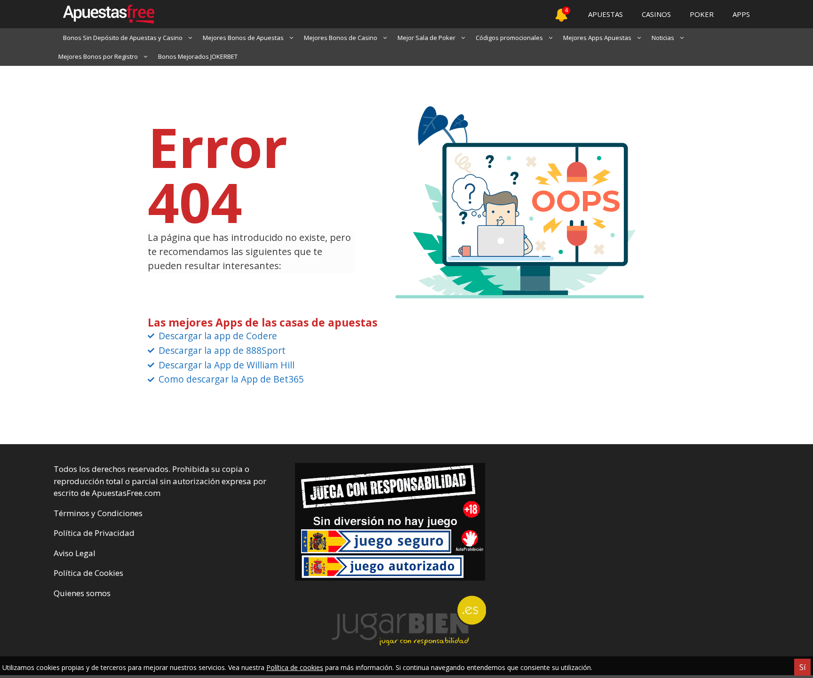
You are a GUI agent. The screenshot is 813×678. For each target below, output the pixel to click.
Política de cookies (294, 667)
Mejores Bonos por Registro (98, 56)
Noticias (663, 37)
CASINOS (656, 14)
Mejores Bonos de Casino (340, 37)
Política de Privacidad (94, 532)
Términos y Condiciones (98, 513)
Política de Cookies (88, 572)
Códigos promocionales (509, 37)
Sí (802, 667)
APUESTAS (605, 14)
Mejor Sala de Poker (426, 37)
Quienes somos (82, 593)
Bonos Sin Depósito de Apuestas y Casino (123, 37)
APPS (741, 14)
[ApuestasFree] (104, 14)
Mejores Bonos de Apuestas (243, 37)
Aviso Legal (75, 553)
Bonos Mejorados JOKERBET (198, 56)
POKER (702, 14)
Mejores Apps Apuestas (597, 37)
